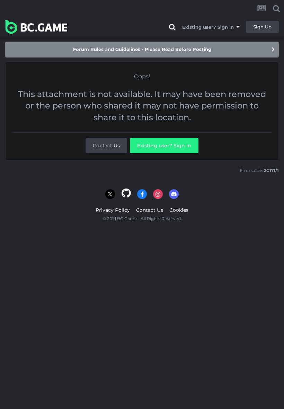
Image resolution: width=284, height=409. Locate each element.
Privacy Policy (113, 210)
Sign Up (262, 26)
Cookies (178, 210)
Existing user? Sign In (209, 27)
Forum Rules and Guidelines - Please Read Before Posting (142, 49)
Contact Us (106, 145)
